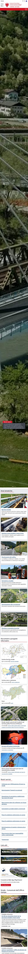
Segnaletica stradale (7, 581)
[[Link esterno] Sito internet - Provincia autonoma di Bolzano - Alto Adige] (13, 5)
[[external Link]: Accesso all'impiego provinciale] (14, 737)
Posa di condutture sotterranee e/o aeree (13, 815)
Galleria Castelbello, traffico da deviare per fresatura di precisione (14, 950)
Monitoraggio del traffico (9, 557)
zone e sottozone (16, 682)
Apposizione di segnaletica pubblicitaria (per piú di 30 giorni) (13, 797)
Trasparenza (5, 839)
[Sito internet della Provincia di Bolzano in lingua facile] (26, 1)
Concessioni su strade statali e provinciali (13, 808)
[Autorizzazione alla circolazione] (14, 595)
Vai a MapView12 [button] (5, 885)
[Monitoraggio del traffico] (14, 548)
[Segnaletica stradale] (14, 572)
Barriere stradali (6, 509)
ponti (12, 703)
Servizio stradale (15, 661)
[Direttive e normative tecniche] (14, 619)
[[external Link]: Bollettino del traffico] (14, 851)
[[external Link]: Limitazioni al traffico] (14, 860)
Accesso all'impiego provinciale (11, 746)
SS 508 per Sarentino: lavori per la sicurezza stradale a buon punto (11, 916)
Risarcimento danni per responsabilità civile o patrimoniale (12, 834)
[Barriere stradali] (14, 501)
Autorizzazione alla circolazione (11, 604)
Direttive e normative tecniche (10, 628)
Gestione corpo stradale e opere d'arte (13, 533)
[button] (1, 248)
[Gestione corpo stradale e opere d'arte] (14, 524)
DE (24, 1)
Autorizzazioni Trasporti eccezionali (12, 790)
